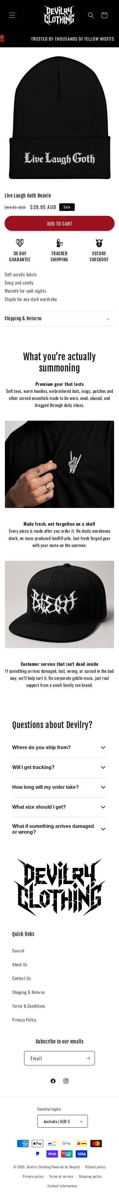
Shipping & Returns (28, 992)
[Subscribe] (88, 1058)
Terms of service (61, 1176)
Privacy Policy (24, 1019)
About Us (19, 964)
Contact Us (21, 978)
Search (18, 950)
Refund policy (95, 1166)
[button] (12, 15)
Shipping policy (90, 1176)
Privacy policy (33, 1176)
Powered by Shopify (66, 1166)
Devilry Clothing (39, 1166)
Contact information (62, 1185)
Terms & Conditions (28, 1006)
